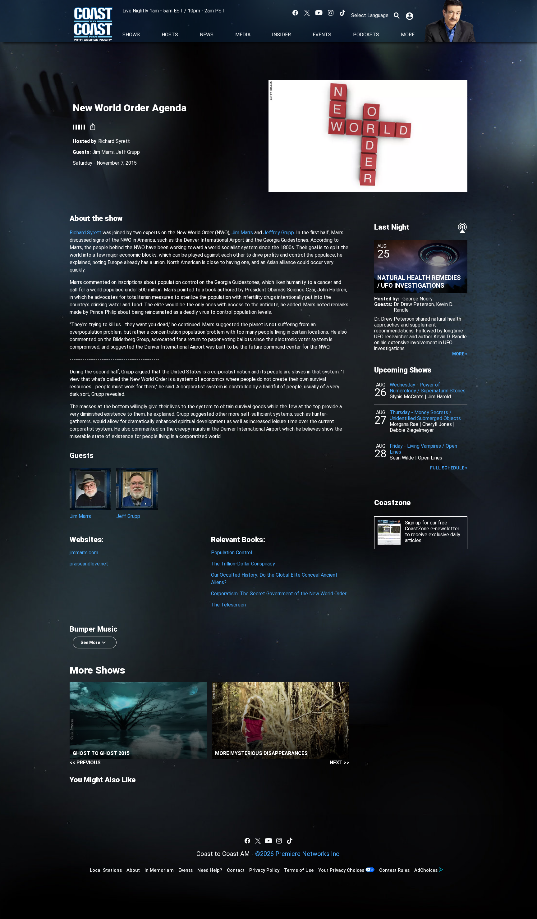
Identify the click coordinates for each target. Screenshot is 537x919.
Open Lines (430, 458)
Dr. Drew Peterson (414, 304)
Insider (281, 35)
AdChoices (426, 870)
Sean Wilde (402, 458)
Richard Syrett (114, 141)
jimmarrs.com (84, 553)
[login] (410, 15)
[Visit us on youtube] (319, 12)
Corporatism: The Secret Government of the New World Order (279, 594)
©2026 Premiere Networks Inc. (298, 853)
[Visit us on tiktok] (342, 12)
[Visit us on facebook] (295, 12)
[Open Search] (397, 16)
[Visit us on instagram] (330, 12)
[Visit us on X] (307, 12)
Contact (236, 870)
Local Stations (106, 870)
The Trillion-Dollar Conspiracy (243, 564)
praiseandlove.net (89, 564)
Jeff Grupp (128, 152)
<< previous (85, 763)
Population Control (231, 553)
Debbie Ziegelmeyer (412, 430)
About (133, 870)
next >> (339, 763)
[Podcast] (462, 228)
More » (459, 353)
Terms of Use (299, 870)
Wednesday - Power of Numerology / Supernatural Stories (428, 388)
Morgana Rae (404, 424)
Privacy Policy (264, 870)
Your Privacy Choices (341, 870)
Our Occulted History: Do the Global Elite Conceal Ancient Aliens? (274, 578)
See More (90, 642)
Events (322, 35)
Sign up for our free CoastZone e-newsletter (432, 526)
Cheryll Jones (437, 424)
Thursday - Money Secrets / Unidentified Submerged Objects (425, 415)
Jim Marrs (103, 152)
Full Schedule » (448, 467)
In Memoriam (159, 870)
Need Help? (209, 870)
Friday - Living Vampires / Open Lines (423, 449)
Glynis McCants (407, 397)
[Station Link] (93, 24)
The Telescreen (228, 605)
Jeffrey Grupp (278, 232)
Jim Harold (439, 397)
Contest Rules (394, 870)
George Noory (417, 299)
